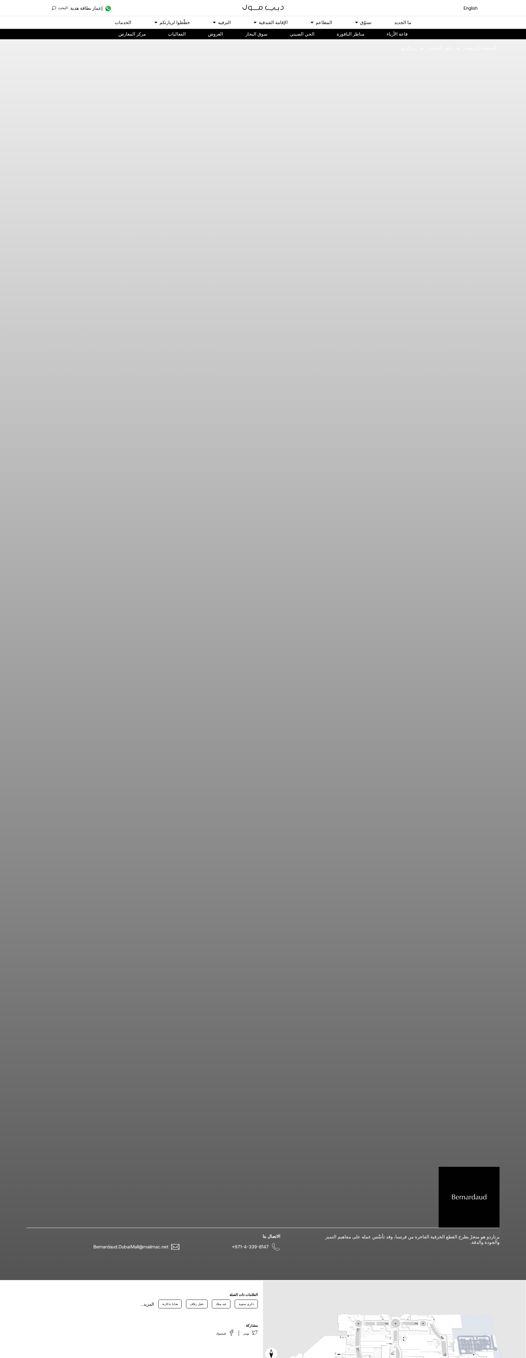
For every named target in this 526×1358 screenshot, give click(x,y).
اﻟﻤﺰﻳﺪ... (147, 1304)
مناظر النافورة (350, 34)
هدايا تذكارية (170, 1304)
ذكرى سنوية (246, 1304)
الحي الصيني (302, 34)
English (471, 8)
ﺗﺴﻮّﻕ (365, 22)
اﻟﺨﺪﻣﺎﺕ (123, 22)
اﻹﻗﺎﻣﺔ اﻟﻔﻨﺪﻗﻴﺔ (273, 22)
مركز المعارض (132, 34)
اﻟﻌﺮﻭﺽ (215, 34)
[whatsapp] (107, 8)
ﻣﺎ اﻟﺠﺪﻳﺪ (402, 22)
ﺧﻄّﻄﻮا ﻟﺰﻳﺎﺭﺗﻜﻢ (175, 22)
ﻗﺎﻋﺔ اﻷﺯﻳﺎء (397, 34)
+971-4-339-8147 (250, 1247)
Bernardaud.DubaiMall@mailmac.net (130, 1247)
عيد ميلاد (221, 1304)
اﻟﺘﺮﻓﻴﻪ (224, 22)
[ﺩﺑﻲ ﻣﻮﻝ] (263, 7)
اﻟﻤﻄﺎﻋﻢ (324, 22)
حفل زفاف (197, 1304)
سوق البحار (256, 34)
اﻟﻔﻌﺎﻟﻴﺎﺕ (177, 34)
